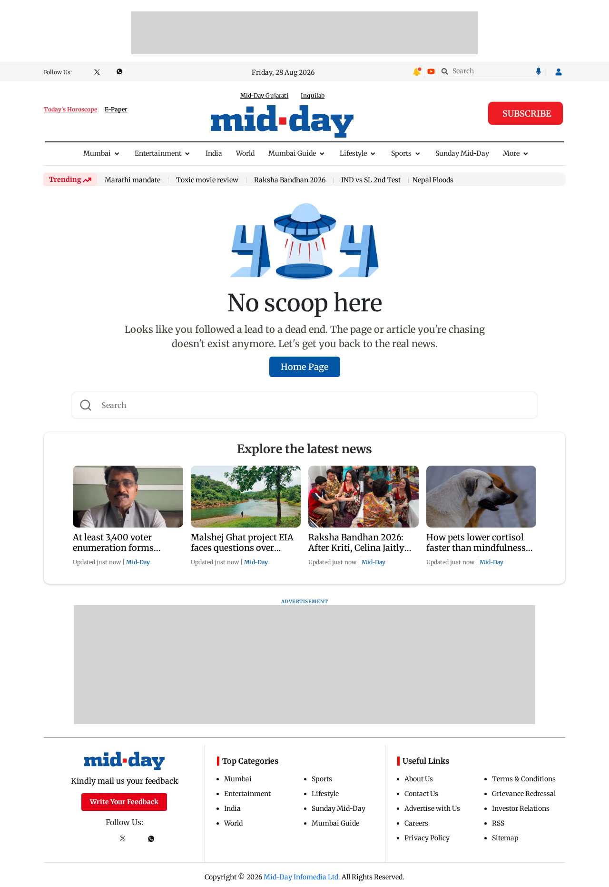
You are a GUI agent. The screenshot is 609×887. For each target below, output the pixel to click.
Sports (401, 153)
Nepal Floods (433, 180)
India (214, 153)
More (511, 153)
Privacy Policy (427, 838)
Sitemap (505, 838)
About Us (418, 779)
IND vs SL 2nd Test (371, 180)
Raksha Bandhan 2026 (289, 180)
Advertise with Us (432, 808)
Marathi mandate (132, 180)
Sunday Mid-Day (462, 153)
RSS (498, 823)
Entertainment (158, 153)
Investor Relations (521, 808)
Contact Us (421, 793)
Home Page (305, 366)
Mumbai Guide (292, 153)
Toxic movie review (207, 180)
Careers (416, 823)
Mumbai (97, 153)
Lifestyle (353, 153)
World (245, 153)
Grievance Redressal (524, 793)
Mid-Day (138, 562)
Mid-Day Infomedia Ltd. (302, 877)
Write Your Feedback (124, 801)
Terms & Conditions (524, 779)
